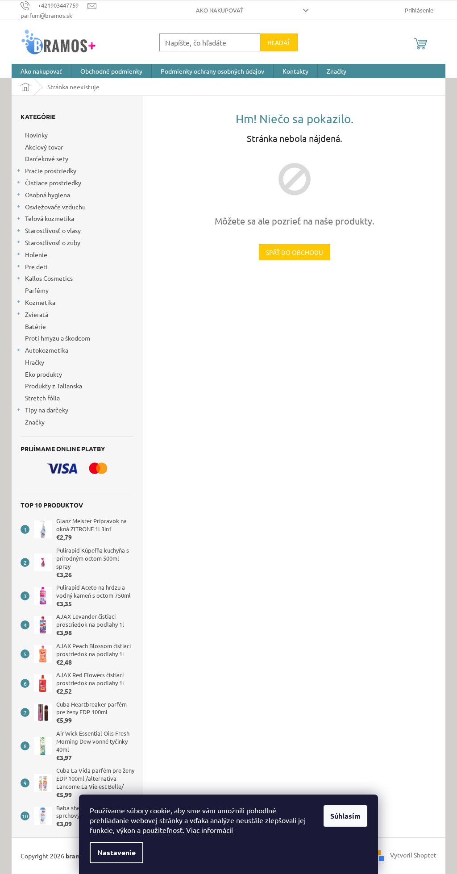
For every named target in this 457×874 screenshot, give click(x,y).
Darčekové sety (46, 158)
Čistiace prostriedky (53, 183)
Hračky (34, 362)
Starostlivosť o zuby (52, 242)
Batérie (35, 326)
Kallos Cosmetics (49, 278)
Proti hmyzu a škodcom (57, 338)
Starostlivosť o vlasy (53, 230)
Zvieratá (36, 314)
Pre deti (36, 266)
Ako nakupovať (219, 10)
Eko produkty (43, 374)
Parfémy (37, 290)
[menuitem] (41, 71)
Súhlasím (345, 815)
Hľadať (279, 42)
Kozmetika (40, 302)
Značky (35, 422)
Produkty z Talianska (53, 386)
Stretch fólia (42, 398)
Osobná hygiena (47, 195)
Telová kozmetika (49, 218)
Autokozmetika (46, 350)
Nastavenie (116, 852)
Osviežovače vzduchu (55, 207)
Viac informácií (209, 829)
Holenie (36, 254)
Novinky (36, 135)
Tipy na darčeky (46, 410)
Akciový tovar (44, 147)
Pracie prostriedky (50, 170)
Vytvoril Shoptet (413, 855)
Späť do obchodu (294, 252)
